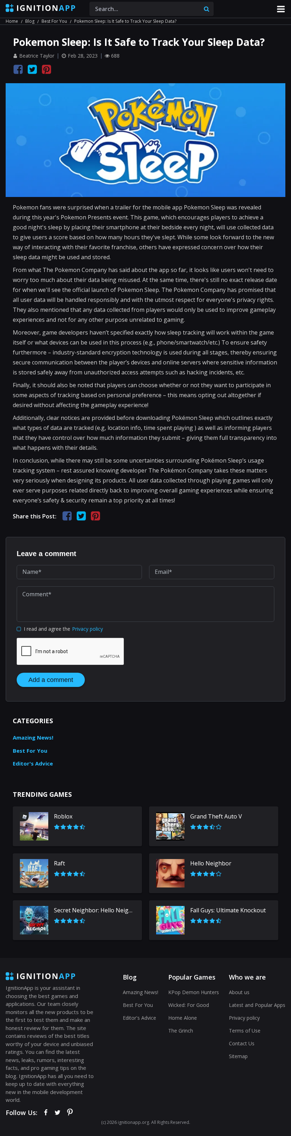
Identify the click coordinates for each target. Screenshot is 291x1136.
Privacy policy (87, 628)
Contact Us (241, 1043)
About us (239, 992)
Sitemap (238, 1056)
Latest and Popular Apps (257, 1005)
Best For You (54, 21)
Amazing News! (33, 737)
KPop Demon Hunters (193, 992)
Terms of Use (244, 1030)
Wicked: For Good (188, 1005)
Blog (29, 21)
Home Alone (182, 1017)
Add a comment (50, 679)
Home (12, 21)
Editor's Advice (33, 763)
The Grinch (180, 1030)
